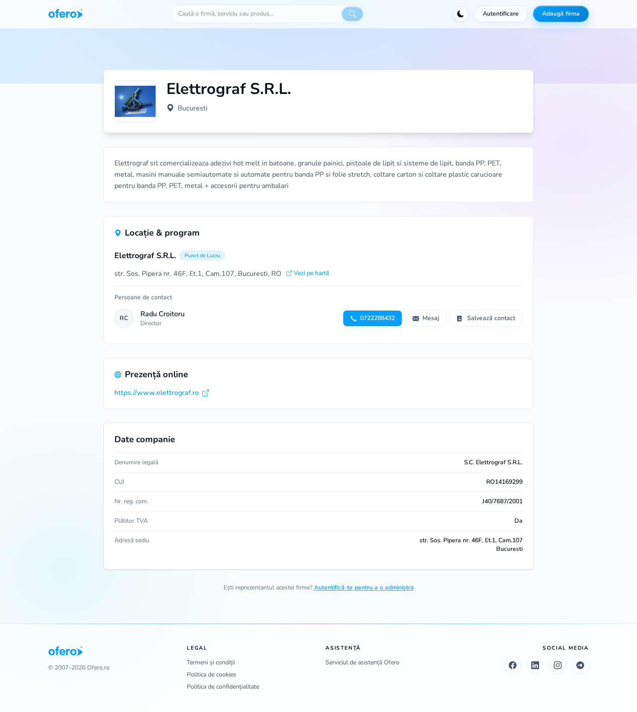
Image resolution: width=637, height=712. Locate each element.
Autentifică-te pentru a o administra (364, 587)
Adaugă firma (561, 14)
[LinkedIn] (535, 665)
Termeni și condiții (211, 662)
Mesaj (430, 318)
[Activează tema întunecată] (460, 14)
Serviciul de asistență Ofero (362, 662)
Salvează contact (491, 318)
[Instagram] (557, 665)
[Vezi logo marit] (135, 101)
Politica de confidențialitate (223, 687)
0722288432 (377, 318)
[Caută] (352, 13)
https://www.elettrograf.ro (156, 393)
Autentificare (501, 14)
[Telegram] (580, 665)
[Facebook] (512, 665)
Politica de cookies (211, 674)
